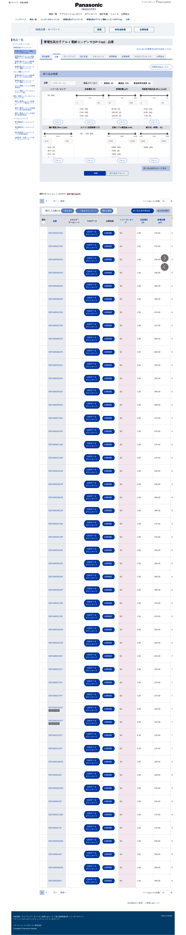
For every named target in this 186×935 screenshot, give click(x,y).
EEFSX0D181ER (56, 762)
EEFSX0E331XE (56, 550)
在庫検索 (144, 29)
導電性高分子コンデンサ (73, 19)
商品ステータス (90, 83)
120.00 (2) (116, 116)
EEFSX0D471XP (56, 537)
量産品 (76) (123, 83)
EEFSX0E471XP (56, 616)
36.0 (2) (51, 151)
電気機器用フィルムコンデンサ (24, 128)
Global (168, 2)
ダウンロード (91, 14)
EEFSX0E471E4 (56, 418)
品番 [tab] (56, 57)
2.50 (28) (84, 112)
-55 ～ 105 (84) (86, 134)
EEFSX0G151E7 (56, 707)
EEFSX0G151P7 (56, 721)
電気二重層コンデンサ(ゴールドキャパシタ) (24, 97)
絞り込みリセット (117, 173)
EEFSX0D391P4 (56, 299)
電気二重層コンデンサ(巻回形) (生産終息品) (25, 114)
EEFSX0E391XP (56, 590)
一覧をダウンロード (88, 211)
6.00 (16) (148, 112)
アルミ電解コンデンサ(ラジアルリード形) (25, 92)
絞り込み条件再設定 (141, 211)
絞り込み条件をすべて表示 (155, 168)
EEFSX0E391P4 (56, 405)
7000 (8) (116, 151)
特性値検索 (120, 29)
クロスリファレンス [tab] (143, 56)
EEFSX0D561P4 (56, 352)
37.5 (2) (51, 154)
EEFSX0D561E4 (56, 339)
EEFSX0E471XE (56, 603)
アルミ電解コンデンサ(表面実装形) (25, 86)
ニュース (115, 14)
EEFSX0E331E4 (56, 365)
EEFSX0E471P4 (56, 431)
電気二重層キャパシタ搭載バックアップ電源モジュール (24, 103)
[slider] (77, 95)
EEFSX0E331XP (56, 563)
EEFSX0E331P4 (56, 378)
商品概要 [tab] (46, 56)
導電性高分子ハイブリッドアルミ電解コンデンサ (24, 67)
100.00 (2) (116, 112)
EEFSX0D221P (55, 801)
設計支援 (104, 14)
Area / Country (166, 916)
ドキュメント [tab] (98, 56)
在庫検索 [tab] (125, 56)
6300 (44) (116, 147)
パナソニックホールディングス (24, 919)
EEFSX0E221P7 (56, 669)
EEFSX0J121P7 (55, 748)
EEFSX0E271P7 (56, 696)
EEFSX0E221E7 (56, 656)
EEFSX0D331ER (56, 841)
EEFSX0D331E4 (56, 259)
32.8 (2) (51, 147)
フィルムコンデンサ (20, 118)
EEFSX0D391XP (56, 510)
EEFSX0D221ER (56, 788)
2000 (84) (148, 147)
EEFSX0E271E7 (56, 682)
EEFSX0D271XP (56, 458)
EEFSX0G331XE (56, 629)
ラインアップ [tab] (69, 56)
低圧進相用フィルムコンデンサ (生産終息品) (24, 133)
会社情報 (16, 917)
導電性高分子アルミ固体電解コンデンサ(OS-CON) (24, 62)
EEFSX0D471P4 (56, 325)
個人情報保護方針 (61, 917)
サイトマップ (27, 917)
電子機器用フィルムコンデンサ (24, 123)
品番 (127, 19)
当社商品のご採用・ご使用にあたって (143, 903)
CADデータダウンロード (91, 233)
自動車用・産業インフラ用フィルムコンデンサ (24, 138)
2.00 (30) (84, 109)
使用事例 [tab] (113, 56)
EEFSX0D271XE (56, 444)
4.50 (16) (148, 109)
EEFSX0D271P (55, 828)
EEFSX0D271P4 (56, 246)
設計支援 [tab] (84, 56)
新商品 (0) (108, 83)
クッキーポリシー (148, 2)
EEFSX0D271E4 (56, 233)
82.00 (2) (116, 109)
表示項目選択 (163, 211)
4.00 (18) (84, 116)
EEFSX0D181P (55, 775)
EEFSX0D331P (55, 854)
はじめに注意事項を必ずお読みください (155, 49)
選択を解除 (107, 211)
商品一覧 (53, 14)
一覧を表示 (67, 211)
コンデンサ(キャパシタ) (50, 19)
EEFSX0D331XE (56, 471)
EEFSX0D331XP (56, 484)
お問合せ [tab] (160, 56)
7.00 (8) (147, 116)
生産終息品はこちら (160, 67)
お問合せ (125, 14)
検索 (96, 173)
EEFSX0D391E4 (56, 286)
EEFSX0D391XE (56, 497)
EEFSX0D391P (55, 881)
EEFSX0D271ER (56, 815)
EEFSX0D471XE (56, 524)
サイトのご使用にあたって (43, 917)
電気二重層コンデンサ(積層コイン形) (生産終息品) (25, 109)
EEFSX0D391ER (56, 867)
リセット (58, 122)
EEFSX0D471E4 (56, 312)
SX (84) (51, 95)
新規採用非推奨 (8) (142, 83)
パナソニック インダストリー (49, 919)
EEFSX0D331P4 (56, 273)
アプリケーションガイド (71, 14)
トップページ (20, 19)
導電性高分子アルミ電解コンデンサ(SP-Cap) (104, 19)
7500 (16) (116, 154)
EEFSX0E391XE (56, 577)
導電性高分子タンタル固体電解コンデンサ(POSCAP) (24, 57)
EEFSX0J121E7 (55, 735)
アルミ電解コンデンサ (21, 72)
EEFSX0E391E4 (56, 392)
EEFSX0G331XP (56, 643)
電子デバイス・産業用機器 (18, 3)
